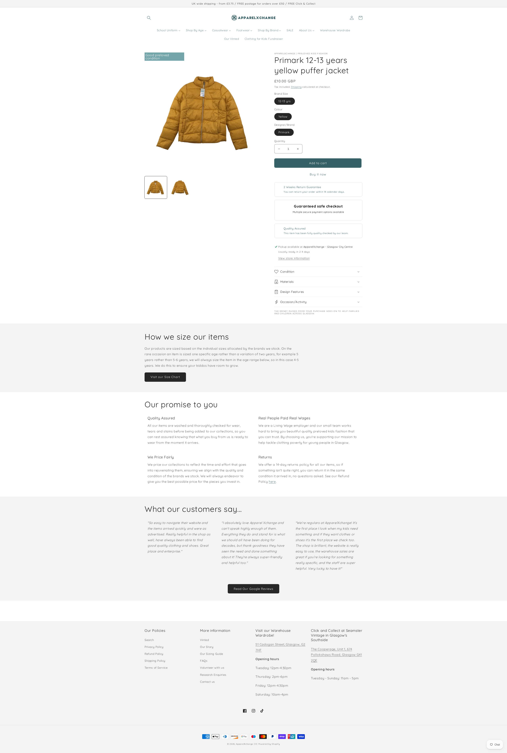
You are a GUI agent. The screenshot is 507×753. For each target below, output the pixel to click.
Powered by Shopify (269, 744)
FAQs (203, 661)
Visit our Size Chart (165, 377)
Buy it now (318, 174)
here (272, 482)
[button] (149, 17)
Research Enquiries (213, 675)
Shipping (296, 86)
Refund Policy (154, 654)
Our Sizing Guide (211, 654)
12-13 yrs (284, 101)
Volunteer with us (212, 667)
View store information (294, 258)
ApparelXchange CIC (247, 744)
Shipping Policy (155, 661)
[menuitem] (168, 30)
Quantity (279, 141)
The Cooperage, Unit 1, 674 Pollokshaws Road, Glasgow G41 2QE (336, 655)
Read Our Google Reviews (253, 589)
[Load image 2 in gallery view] (180, 187)
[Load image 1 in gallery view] (156, 187)
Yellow (283, 116)
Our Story (206, 647)
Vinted (204, 640)
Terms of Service (156, 667)
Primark (284, 132)
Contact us (207, 682)
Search (149, 640)
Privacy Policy (154, 647)
